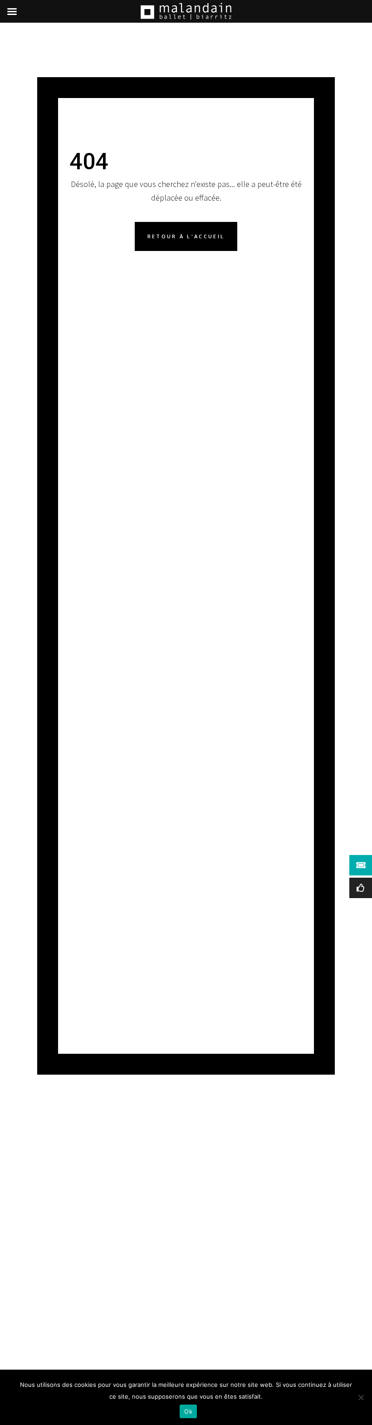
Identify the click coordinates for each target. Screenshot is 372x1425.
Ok (188, 1411)
